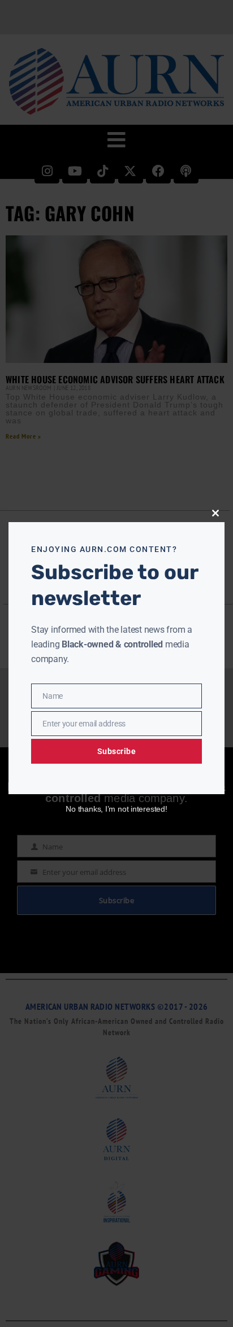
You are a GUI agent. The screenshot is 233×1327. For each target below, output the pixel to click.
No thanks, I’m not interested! (116, 808)
